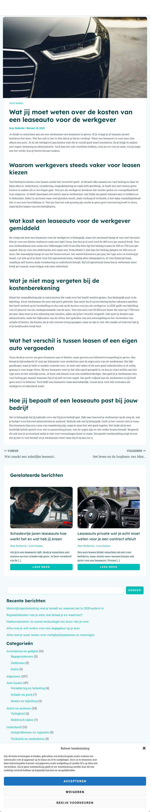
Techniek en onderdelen (28, 739)
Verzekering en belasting (28, 688)
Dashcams (18, 663)
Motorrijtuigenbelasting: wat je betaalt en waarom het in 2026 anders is (55, 608)
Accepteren (75, 781)
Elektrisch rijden (22, 720)
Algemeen (13, 676)
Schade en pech (21, 694)
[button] (144, 748)
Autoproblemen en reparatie (30, 732)
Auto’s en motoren (18, 708)
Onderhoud (14, 727)
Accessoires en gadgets (22, 651)
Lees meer (41, 566)
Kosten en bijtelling (24, 701)
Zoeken (134, 590)
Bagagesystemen (22, 656)
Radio (15, 669)
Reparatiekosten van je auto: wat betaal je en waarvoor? (44, 615)
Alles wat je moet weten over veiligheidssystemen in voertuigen (50, 635)
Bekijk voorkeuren (75, 803)
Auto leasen (16, 102)
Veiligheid (18, 713)
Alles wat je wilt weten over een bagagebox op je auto (43, 628)
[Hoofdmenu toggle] (142, 8)
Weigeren (75, 792)
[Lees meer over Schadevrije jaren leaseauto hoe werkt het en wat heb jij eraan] (41, 507)
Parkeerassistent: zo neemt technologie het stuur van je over (47, 621)
